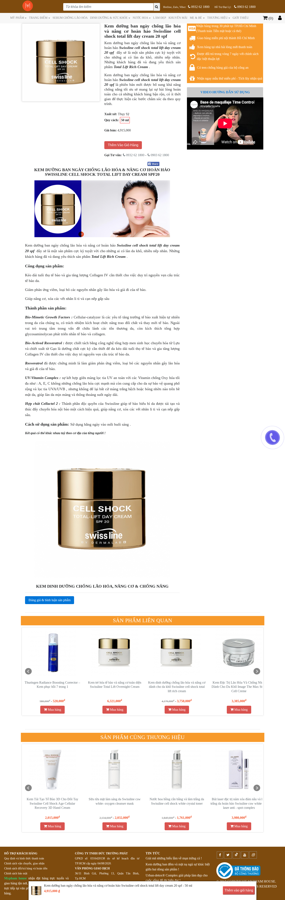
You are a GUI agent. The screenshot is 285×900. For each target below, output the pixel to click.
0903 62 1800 (246, 7)
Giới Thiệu (241, 17)
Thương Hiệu (217, 17)
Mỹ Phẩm (17, 17)
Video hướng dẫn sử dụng (225, 92)
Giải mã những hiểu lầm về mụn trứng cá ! (174, 858)
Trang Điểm (38, 17)
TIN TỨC (153, 853)
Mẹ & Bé (196, 17)
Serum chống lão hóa (70, 17)
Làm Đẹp (159, 17)
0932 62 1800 (199, 7)
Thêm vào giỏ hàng (238, 890)
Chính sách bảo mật (15, 873)
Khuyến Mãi (178, 17)
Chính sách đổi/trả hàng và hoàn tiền (25, 868)
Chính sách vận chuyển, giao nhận (24, 863)
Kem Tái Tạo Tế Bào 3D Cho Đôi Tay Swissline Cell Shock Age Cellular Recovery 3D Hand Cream (52, 803)
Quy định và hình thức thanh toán (24, 858)
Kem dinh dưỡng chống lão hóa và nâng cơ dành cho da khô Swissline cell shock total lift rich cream (176, 687)
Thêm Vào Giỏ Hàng (123, 145)
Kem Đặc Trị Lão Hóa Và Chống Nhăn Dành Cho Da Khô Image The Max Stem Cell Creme (239, 687)
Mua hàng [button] (54, 709)
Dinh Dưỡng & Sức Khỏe (109, 17)
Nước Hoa (140, 17)
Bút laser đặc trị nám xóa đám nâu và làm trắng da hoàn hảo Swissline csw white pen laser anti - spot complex (239, 803)
